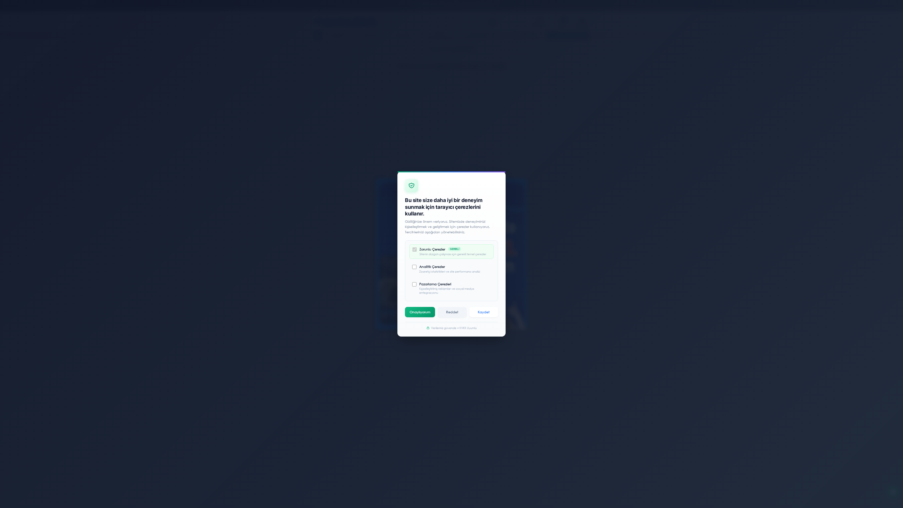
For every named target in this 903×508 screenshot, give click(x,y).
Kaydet (484, 312)
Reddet (452, 312)
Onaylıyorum (420, 312)
